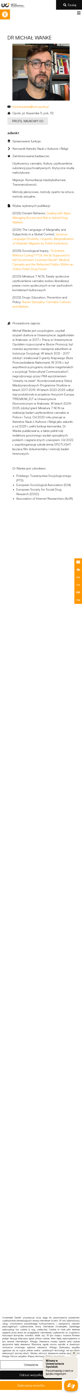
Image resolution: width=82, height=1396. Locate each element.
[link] (5, 14)
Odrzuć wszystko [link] (31, 1375)
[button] (78, 13)
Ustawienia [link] (31, 1365)
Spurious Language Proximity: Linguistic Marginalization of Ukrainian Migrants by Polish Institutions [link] (43, 238)
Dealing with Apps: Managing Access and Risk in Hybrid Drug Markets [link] (41, 217)
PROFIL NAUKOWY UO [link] (27, 121)
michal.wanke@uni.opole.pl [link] (30, 107)
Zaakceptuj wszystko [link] (31, 1385)
